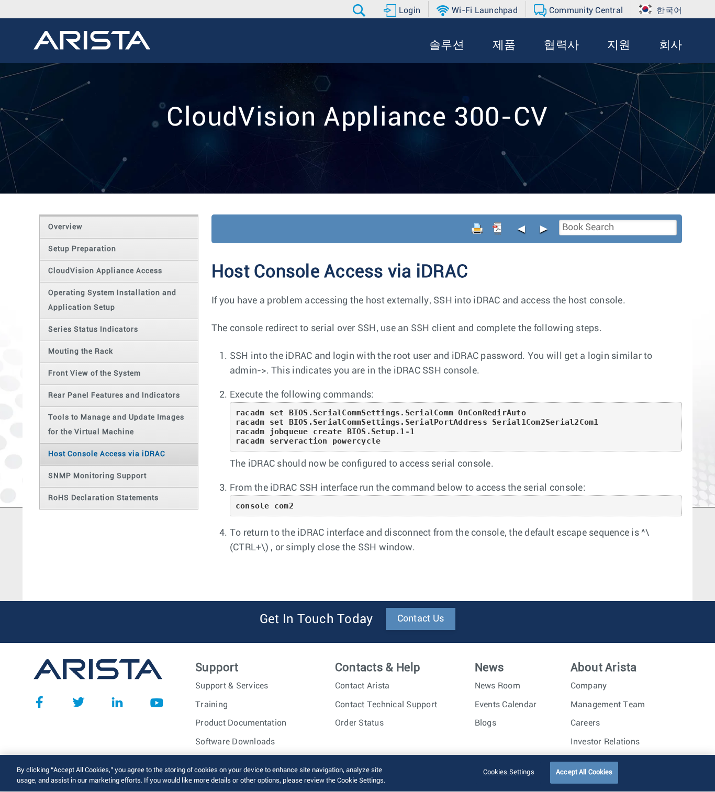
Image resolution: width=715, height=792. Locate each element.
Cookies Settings (508, 772)
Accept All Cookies (584, 772)
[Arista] (92, 40)
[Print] (477, 228)
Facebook (39, 702)
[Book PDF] (497, 228)
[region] (357, 773)
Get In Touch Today (316, 619)
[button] (360, 10)
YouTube (156, 702)
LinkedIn (117, 702)
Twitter (78, 702)
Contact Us (420, 619)
